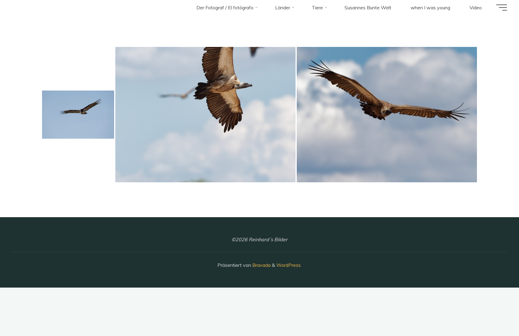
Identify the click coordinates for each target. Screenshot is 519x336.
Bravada (261, 265)
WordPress (288, 265)
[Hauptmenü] (501, 8)
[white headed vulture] (78, 115)
